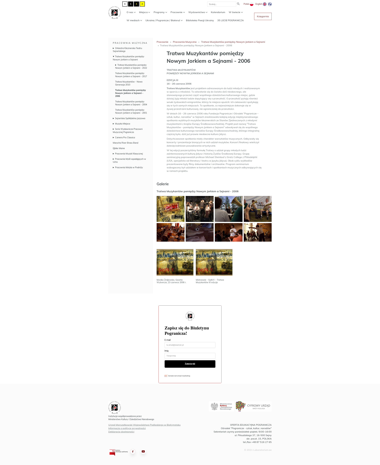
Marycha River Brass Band (125, 143)
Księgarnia (263, 16)
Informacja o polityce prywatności (127, 428)
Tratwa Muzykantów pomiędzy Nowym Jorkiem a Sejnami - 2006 (130, 93)
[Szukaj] (238, 4)
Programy (159, 12)
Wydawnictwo (196, 12)
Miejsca (143, 12)
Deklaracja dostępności (121, 431)
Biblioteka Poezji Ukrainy (200, 20)
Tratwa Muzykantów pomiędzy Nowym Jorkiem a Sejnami (233, 41)
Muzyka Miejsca (122, 123)
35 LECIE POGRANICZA (230, 20)
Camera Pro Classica (125, 137)
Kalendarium (218, 12)
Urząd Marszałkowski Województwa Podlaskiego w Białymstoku (144, 424)
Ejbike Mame (119, 148)
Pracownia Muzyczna (130, 43)
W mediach (133, 20)
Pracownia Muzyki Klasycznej (129, 153)
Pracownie (176, 12)
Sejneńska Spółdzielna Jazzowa (130, 118)
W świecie (234, 12)
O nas (130, 12)
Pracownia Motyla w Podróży (129, 167)
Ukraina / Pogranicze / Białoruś (162, 20)
